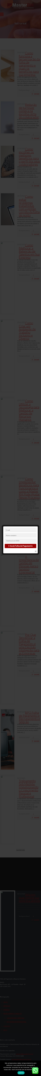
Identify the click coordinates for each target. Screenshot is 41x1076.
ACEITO (21, 1073)
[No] (38, 1068)
